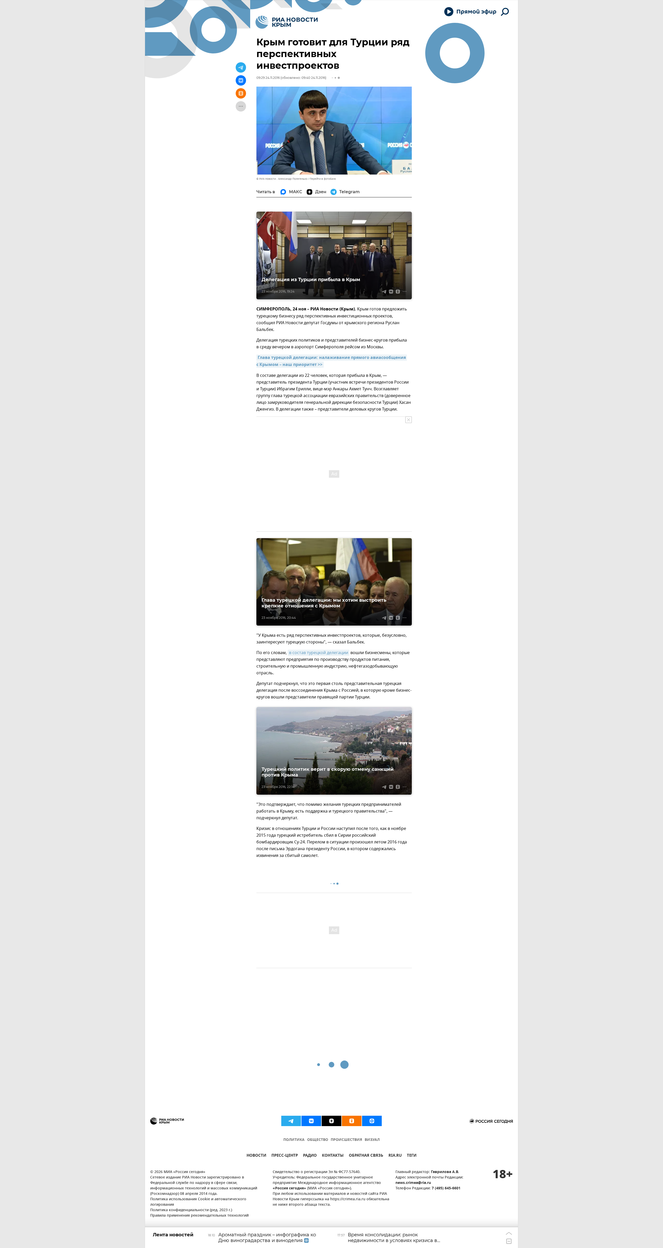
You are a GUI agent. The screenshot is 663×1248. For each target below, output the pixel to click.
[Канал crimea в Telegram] (291, 1121)
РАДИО (310, 1156)
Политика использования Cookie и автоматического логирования (198, 1202)
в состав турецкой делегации (318, 653)
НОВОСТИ (256, 1156)
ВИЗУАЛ (372, 1140)
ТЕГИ (411, 1156)
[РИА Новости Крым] (286, 22)
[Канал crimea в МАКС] (372, 1121)
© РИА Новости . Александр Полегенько (281, 179)
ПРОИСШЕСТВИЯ (346, 1140)
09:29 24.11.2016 (268, 78)
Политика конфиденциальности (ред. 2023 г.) (191, 1210)
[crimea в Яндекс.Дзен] (331, 1121)
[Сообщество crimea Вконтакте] (311, 1121)
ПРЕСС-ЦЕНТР (284, 1156)
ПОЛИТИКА (294, 1140)
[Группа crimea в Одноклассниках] (352, 1121)
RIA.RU (395, 1156)
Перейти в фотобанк (323, 179)
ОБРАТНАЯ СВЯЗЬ (366, 1156)
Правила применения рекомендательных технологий (199, 1216)
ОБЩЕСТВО (317, 1140)
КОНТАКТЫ (333, 1156)
